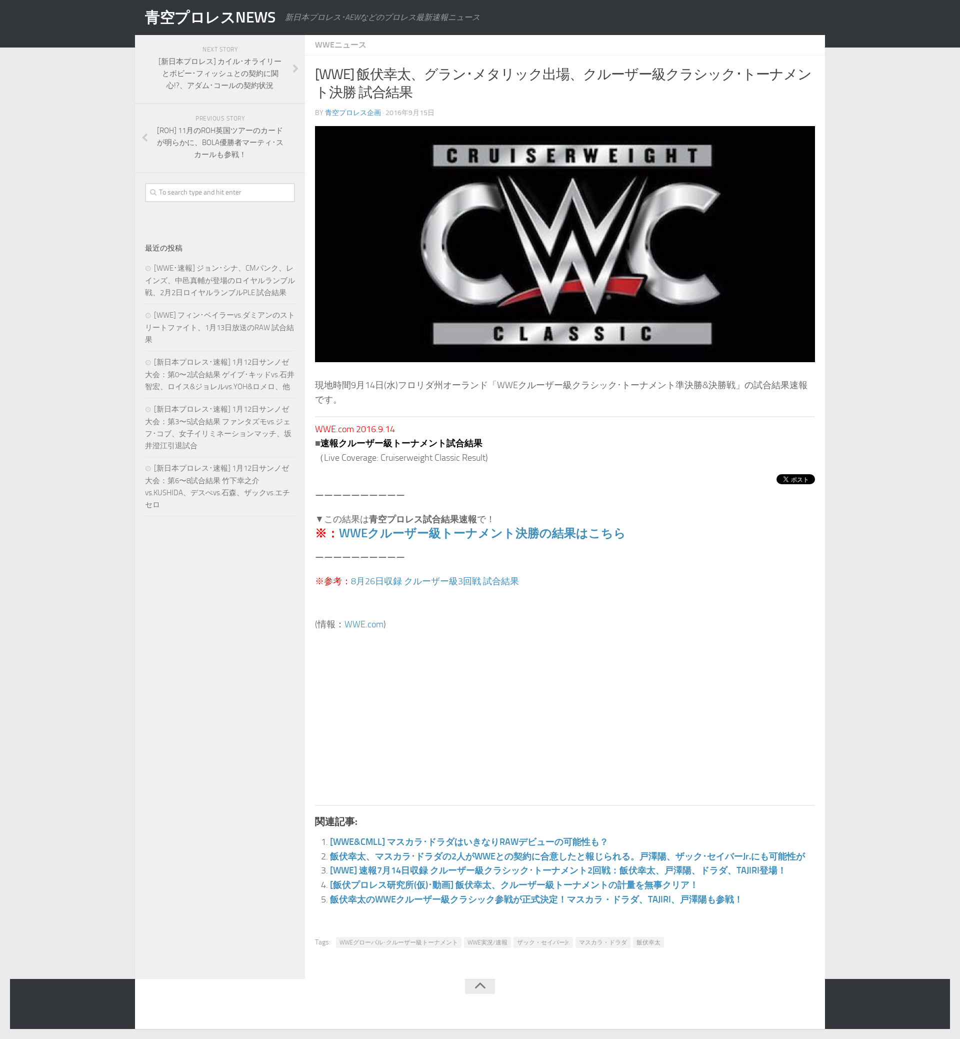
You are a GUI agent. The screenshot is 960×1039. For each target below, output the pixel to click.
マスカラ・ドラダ (603, 942)
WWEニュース (340, 45)
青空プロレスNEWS (210, 17)
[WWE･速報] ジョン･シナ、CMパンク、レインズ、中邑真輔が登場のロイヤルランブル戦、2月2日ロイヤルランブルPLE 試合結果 (220, 280)
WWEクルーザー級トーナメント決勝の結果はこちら (482, 533)
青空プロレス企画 (353, 113)
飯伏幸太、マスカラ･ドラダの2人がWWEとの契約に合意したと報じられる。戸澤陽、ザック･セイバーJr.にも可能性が (567, 856)
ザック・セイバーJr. (543, 942)
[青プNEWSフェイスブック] (808, 1006)
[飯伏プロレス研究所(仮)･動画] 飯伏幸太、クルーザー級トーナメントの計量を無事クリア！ (514, 884)
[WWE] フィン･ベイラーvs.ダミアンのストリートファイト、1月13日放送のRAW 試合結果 (220, 327)
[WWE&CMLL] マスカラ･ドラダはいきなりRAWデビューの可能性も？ (469, 841)
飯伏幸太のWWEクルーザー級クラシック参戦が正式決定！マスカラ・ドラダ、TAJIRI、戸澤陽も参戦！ (536, 899)
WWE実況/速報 (488, 942)
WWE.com (364, 624)
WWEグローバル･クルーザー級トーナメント (399, 942)
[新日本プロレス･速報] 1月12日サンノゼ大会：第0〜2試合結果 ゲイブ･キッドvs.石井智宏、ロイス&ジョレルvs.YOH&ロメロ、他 (219, 374)
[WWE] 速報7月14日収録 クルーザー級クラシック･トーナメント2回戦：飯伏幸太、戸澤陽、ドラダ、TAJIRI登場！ (558, 870)
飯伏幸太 (648, 942)
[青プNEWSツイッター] (788, 1006)
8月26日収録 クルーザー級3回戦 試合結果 (435, 581)
